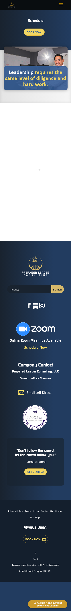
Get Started (35, 472)
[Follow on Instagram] (42, 305)
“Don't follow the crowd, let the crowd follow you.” (35, 452)
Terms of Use (32, 511)
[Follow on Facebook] (29, 305)
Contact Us (47, 511)
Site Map (35, 517)
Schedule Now (35, 347)
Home (58, 511)
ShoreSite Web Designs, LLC (33, 571)
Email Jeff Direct (39, 392)
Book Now (34, 32)
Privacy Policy (15, 511)
